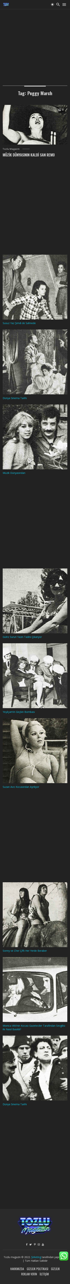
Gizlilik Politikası (37, 1269)
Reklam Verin (29, 1274)
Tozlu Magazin (11, 148)
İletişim (44, 1274)
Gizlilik (55, 1269)
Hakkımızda (17, 1269)
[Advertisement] (35, 44)
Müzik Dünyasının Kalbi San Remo (29, 154)
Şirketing (36, 1257)
